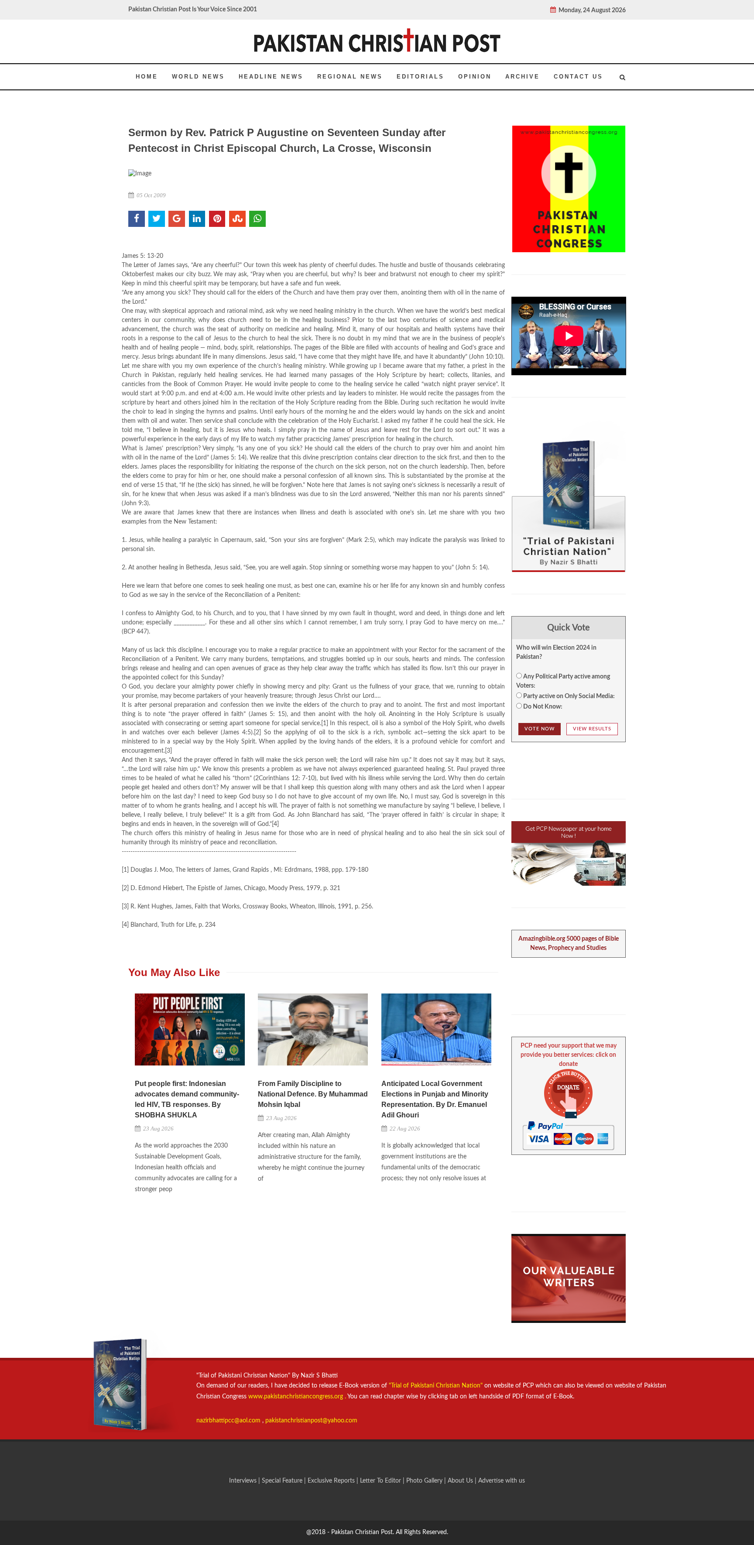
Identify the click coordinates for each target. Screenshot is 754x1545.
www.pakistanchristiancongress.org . (296, 1397)
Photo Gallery (424, 1481)
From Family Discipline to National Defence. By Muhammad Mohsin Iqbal (313, 1094)
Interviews (243, 1481)
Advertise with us (501, 1481)
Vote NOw (539, 728)
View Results (592, 728)
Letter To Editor (381, 1481)
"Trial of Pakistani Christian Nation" (436, 1386)
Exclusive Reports (332, 1481)
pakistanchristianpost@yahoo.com (311, 1421)
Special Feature (283, 1481)
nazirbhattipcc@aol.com (229, 1421)
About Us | (463, 1481)
